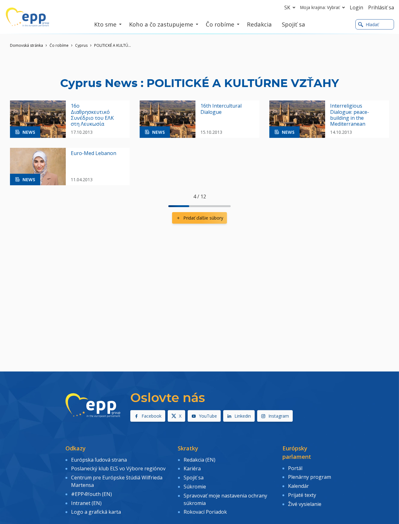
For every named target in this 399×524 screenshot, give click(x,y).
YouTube (208, 416)
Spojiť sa (194, 477)
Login (356, 7)
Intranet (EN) (86, 503)
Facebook (151, 416)
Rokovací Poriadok (205, 511)
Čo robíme (59, 45)
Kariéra (192, 468)
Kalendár (298, 486)
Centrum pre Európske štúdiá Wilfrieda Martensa (116, 481)
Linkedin (242, 416)
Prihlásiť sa (381, 7)
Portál (295, 468)
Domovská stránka (26, 45)
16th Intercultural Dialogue (221, 109)
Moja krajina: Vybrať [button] (320, 7)
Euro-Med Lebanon (93, 153)
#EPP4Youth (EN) (91, 494)
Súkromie (195, 486)
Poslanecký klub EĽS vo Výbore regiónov (118, 468)
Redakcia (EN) (199, 459)
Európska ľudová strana (99, 459)
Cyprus (81, 45)
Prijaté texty (302, 495)
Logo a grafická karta (96, 511)
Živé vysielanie (304, 504)
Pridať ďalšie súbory (203, 218)
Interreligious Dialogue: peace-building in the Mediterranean (349, 115)
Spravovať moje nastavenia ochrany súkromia (225, 499)
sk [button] (287, 7)
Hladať (372, 24)
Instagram (278, 416)
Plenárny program (309, 476)
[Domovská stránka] (27, 17)
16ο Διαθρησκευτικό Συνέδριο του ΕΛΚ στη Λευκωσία (92, 115)
